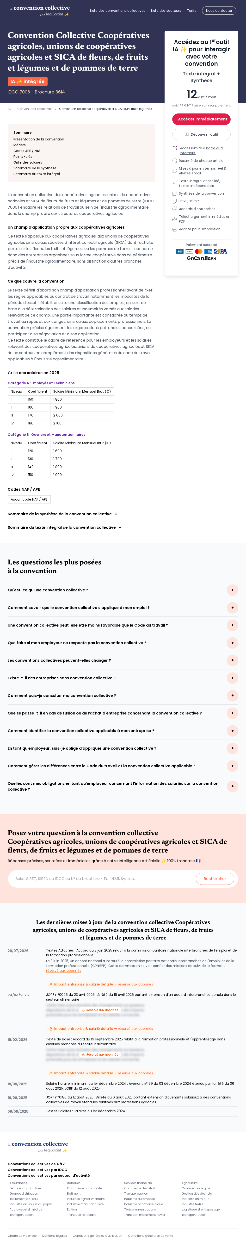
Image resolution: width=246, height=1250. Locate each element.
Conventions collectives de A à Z (36, 1164)
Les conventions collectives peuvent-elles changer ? (59, 660)
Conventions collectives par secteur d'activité (49, 1175)
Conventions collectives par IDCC (37, 1169)
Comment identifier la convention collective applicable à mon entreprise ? (81, 731)
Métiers (19, 145)
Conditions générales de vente (150, 1236)
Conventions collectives (34, 109)
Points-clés (22, 156)
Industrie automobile (139, 1199)
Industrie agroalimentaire (86, 1199)
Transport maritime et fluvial (145, 1215)
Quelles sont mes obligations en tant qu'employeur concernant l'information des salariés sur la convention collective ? (113, 786)
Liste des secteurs (166, 10)
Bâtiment (73, 1193)
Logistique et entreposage (201, 1209)
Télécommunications (140, 1209)
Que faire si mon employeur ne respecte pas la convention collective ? (77, 643)
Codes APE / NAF (27, 150)
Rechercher (215, 878)
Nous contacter (219, 10)
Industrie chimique (195, 1199)
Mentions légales (54, 1236)
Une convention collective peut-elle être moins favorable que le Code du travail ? (88, 625)
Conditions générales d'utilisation (97, 1236)
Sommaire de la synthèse (34, 168)
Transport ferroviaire (81, 1215)
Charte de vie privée (22, 1236)
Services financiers (138, 1183)
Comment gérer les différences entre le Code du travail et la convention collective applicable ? (101, 766)
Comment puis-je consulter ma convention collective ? (62, 695)
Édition (72, 1209)
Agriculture (189, 1183)
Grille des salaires (27, 162)
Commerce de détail (139, 1188)
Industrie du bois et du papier (31, 1204)
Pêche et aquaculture (25, 1188)
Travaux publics (136, 1193)
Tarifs (191, 10)
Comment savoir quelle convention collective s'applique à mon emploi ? (79, 607)
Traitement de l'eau (24, 1199)
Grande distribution (24, 1193)
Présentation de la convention (38, 139)
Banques (73, 1183)
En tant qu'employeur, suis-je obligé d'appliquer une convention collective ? (82, 748)
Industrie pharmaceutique (143, 1204)
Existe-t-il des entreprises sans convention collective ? (62, 678)
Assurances (18, 1183)
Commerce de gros (196, 1188)
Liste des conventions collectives (117, 10)
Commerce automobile (84, 1188)
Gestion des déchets (197, 1193)
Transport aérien (22, 1215)
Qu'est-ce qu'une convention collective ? (48, 590)
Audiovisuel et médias (26, 1209)
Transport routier (194, 1215)
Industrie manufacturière (85, 1204)
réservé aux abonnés (63, 970)
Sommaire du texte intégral (36, 174)
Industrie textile (192, 1204)
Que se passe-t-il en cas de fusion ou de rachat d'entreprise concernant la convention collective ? (105, 713)
